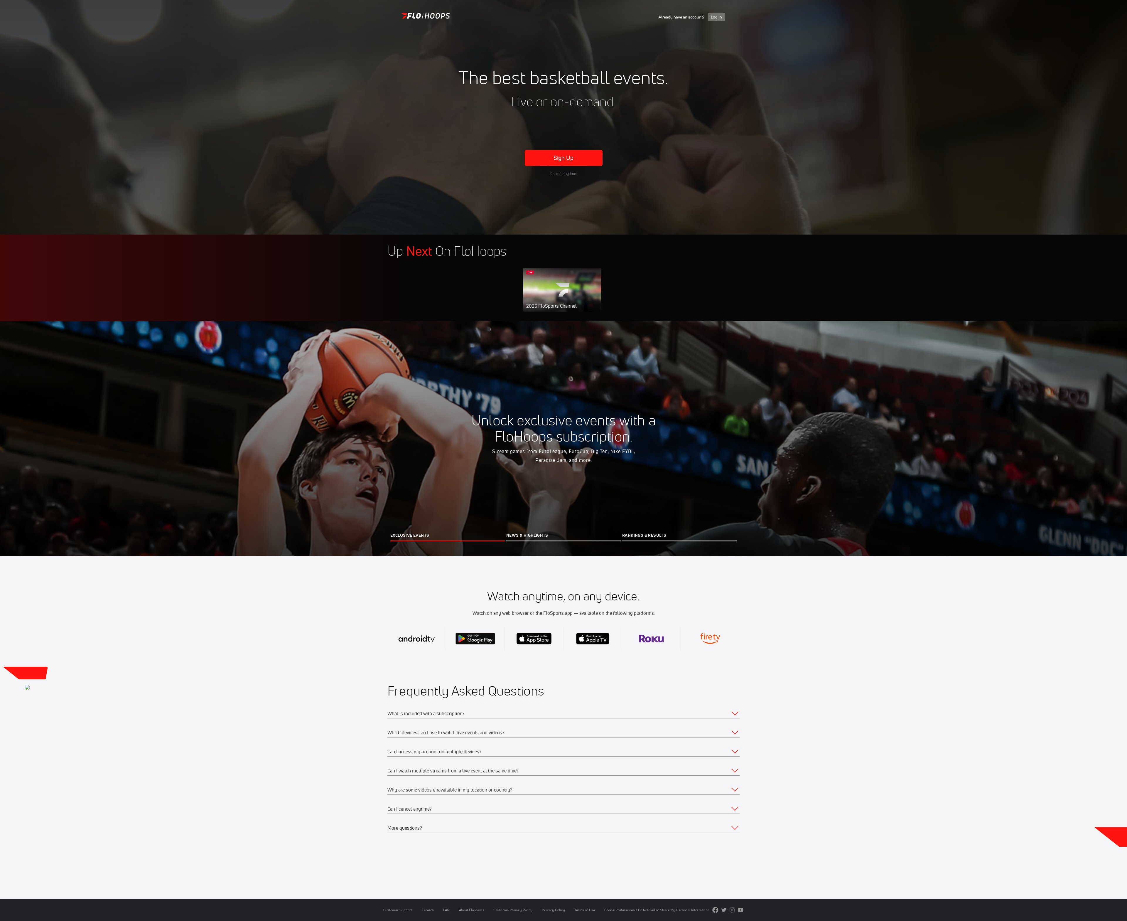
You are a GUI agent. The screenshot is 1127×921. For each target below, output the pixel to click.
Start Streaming (562, 295)
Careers (428, 910)
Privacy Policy (553, 910)
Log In (716, 17)
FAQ (446, 910)
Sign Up (564, 157)
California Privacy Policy (513, 910)
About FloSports (471, 910)
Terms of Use (584, 910)
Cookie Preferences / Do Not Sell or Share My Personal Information (656, 910)
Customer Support (397, 910)
